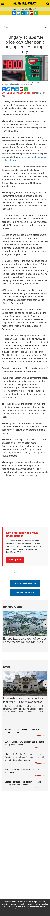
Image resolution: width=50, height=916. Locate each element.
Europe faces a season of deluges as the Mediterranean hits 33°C (25, 640)
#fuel (15, 572)
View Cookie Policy (28, 909)
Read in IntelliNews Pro (25, 583)
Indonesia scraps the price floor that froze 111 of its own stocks (23, 700)
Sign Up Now (15, 559)
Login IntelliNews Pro (28, 9)
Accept (17, 909)
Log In (15, 9)
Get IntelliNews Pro (25, 592)
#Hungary (6, 572)
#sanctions (24, 572)
